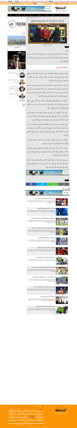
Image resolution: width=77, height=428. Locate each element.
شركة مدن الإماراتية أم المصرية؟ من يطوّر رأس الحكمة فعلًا (44, 1)
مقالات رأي (22, 70)
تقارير (53, 15)
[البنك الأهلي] (47, 173)
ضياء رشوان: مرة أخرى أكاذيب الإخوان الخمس (13, 81)
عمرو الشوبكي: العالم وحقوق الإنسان (14, 94)
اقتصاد (46, 15)
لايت (25, 15)
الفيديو (23, 33)
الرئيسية (66, 15)
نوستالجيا (39, 15)
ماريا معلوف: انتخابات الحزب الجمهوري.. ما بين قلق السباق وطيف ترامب (14, 88)
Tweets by (24, 105)
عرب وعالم (32, 15)
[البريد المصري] (17, 60)
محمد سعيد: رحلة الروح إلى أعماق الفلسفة (13, 74)
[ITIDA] (17, 24)
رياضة (66, 17)
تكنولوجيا (18, 15)
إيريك (54, 54)
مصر (59, 15)
